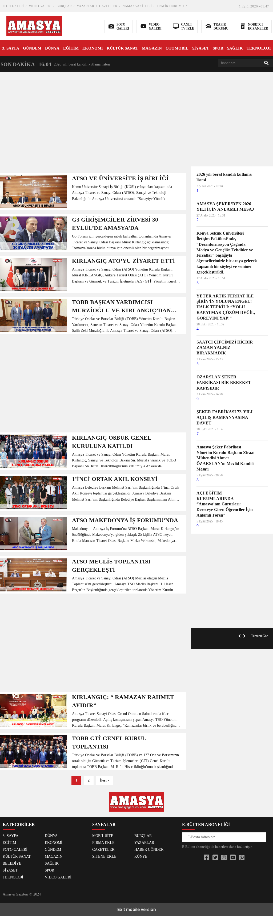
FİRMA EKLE (103, 843)
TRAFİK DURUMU (170, 6)
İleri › (104, 780)
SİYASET (200, 48)
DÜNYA (52, 48)
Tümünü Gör (259, 636)
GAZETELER (108, 6)
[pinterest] (241, 857)
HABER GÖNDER (148, 850)
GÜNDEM (32, 48)
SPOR (218, 48)
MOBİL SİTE (102, 836)
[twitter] (215, 857)
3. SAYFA (10, 48)
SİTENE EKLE (104, 856)
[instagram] (224, 857)
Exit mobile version (136, 909)
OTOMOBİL (177, 48)
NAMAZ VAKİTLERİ (137, 6)
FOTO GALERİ (13, 6)
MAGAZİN (152, 48)
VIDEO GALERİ (40, 6)
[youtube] (233, 857)
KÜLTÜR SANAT (122, 48)
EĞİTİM (71, 48)
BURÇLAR (64, 6)
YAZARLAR (85, 6)
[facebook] (206, 857)
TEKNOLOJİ (259, 48)
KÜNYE (140, 856)
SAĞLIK (235, 48)
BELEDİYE (12, 863)
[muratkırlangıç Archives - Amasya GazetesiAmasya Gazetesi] (34, 25)
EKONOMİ (92, 48)
